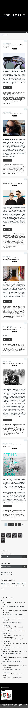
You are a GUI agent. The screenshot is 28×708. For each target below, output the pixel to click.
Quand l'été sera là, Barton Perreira (13, 114)
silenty (4, 245)
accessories (22, 315)
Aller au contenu (4, 1)
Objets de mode (21, 164)
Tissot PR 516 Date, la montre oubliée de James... (14, 636)
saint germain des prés (12, 316)
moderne (12, 315)
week (4, 347)
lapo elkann (10, 310)
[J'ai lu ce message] (26, 704)
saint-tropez (10, 430)
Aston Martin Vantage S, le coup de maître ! (14, 603)
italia (8, 309)
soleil (20, 237)
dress (17, 349)
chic (3, 239)
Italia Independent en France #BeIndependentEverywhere (11, 258)
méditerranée (5, 432)
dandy (12, 311)
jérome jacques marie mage (16, 94)
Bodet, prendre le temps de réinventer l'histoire (15, 644)
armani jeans (9, 428)
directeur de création (17, 96)
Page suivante (24, 524)
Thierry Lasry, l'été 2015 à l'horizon (12, 184)
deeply (17, 241)
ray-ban (16, 511)
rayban (19, 511)
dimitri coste (15, 102)
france (4, 102)
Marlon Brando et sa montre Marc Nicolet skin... (15, 612)
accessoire (20, 514)
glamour (15, 311)
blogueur (18, 101)
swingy (21, 245)
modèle (15, 313)
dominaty (7, 242)
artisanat (15, 99)
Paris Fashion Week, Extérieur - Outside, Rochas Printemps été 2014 (14, 328)
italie (7, 311)
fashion (6, 98)
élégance (10, 102)
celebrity (20, 240)
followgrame (16, 432)
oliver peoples (20, 169)
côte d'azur (21, 430)
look (10, 516)
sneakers (13, 349)
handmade (19, 99)
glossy (4, 243)
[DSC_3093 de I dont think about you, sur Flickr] (6, 335)
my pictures (17, 347)
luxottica (17, 433)
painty (14, 245)
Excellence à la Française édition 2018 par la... (13, 675)
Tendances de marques (11, 93)
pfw (6, 347)
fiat (13, 310)
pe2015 (13, 240)
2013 (9, 433)
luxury (9, 98)
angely (16, 240)
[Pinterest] (14, 535)
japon (7, 99)
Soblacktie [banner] (14, 15)
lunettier (19, 170)
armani (12, 427)
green (17, 350)
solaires (22, 309)
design (19, 311)
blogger (13, 101)
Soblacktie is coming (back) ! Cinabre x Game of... (15, 658)
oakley (13, 516)
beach (17, 515)
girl (5, 350)
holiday (17, 429)
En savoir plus (16, 706)
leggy (22, 242)
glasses (4, 514)
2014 (20, 348)
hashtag (21, 432)
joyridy (9, 243)
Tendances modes (16, 166)
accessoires (16, 315)
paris (6, 313)
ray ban (12, 511)
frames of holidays (11, 429)
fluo (12, 350)
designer (10, 101)
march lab (10, 96)
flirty (17, 242)
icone (20, 313)
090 (18, 313)
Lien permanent (7, 92)
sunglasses (19, 97)
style (7, 102)
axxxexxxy (5, 241)
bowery (13, 241)
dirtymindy (21, 241)
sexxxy (23, 243)
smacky (17, 245)
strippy (10, 246)
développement (13, 312)
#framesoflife (5, 433)
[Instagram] (20, 535)
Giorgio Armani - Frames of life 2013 (13, 363)
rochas (10, 348)
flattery (10, 242)
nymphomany (18, 243)
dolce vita (7, 315)
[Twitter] (8, 535)
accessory (9, 515)
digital (6, 430)
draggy (14, 242)
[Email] (3, 540)
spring (22, 239)
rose (16, 351)
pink (14, 350)
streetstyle (12, 347)
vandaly (7, 246)
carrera (19, 516)
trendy (20, 98)
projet (21, 429)
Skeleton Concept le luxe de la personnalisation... (13, 628)
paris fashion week (14, 345)
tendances (17, 98)
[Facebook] (3, 535)
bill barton (11, 167)
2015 (7, 240)
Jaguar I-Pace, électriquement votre (15, 651)
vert (14, 351)
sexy (3, 348)
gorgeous (7, 348)
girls (3, 350)
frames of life (14, 428)
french (21, 101)
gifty (19, 242)
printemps (16, 239)
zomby (14, 246)
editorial (10, 586)
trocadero (10, 351)
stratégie (19, 312)
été (19, 239)
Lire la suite (8, 87)
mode (13, 98)
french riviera (16, 430)
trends (23, 583)
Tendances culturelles (11, 426)
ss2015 (10, 240)
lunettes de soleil (13, 97)
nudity (13, 243)
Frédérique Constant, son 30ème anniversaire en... (15, 667)
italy (9, 311)
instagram (11, 432)
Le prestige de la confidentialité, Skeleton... (13, 620)
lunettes (7, 97)
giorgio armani (17, 427)
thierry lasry (12, 236)
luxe (3, 98)
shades (23, 97)
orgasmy (7, 245)
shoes (10, 349)
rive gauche (5, 316)
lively (7, 243)
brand (13, 237)
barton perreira (6, 167)
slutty (11, 245)
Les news (20, 92)
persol (16, 516)
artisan (10, 99)
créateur (6, 101)
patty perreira (17, 167)
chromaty (9, 241)
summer (4, 240)
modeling (9, 350)
